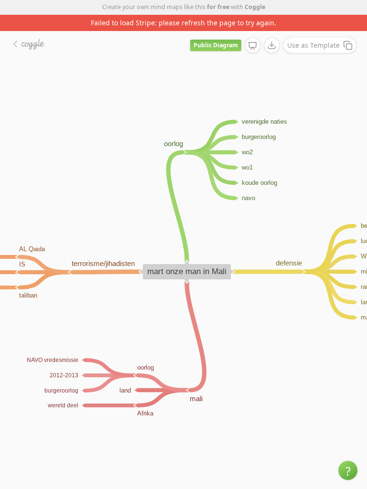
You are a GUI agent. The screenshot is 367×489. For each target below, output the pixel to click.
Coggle (255, 7)
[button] (347, 470)
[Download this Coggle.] (272, 45)
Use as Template (313, 45)
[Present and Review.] (252, 45)
